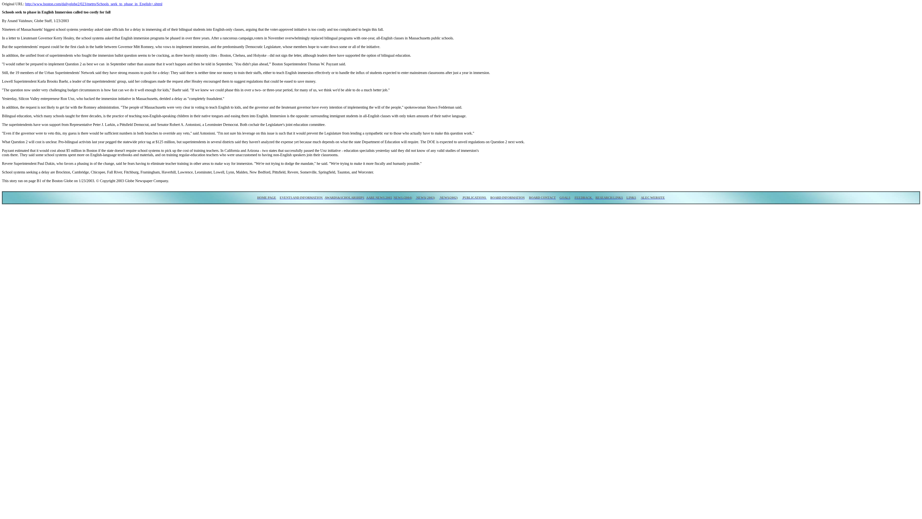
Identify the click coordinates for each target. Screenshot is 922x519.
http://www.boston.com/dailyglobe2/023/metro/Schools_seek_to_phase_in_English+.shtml (93, 4)
